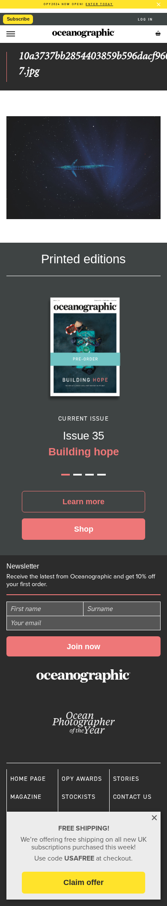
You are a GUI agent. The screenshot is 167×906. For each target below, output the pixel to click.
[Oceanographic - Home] (83, 33)
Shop (83, 529)
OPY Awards (82, 778)
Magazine (26, 796)
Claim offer (83, 882)
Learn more (83, 501)
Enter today (99, 4)
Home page (28, 778)
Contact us (132, 796)
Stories (126, 778)
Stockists (78, 796)
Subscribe (18, 18)
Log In (146, 19)
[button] (65, 475)
